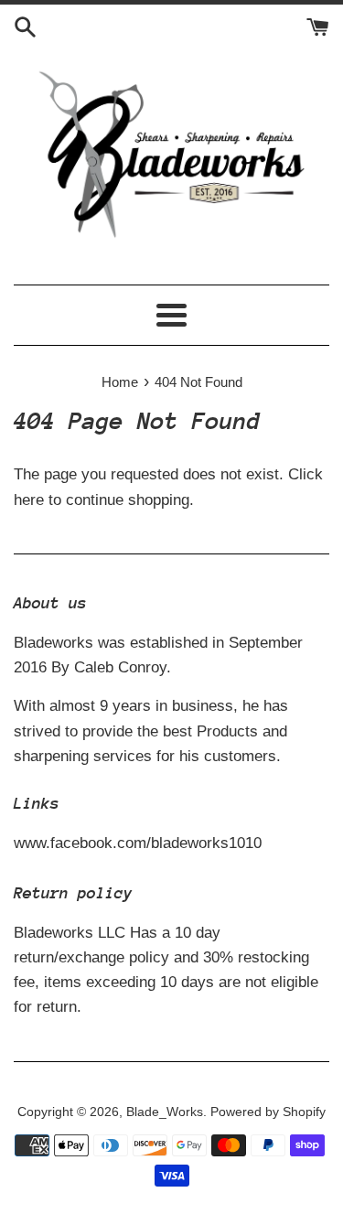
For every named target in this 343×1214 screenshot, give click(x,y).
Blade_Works (164, 1112)
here (29, 500)
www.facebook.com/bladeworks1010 (138, 843)
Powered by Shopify (268, 1112)
